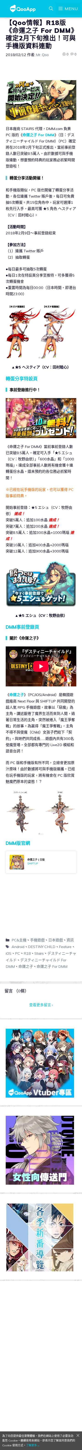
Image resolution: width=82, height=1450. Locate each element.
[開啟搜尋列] (51, 9)
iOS (8, 953)
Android (18, 946)
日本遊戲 (55, 940)
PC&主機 (19, 940)
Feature (65, 946)
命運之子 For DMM (38, 135)
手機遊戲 (37, 940)
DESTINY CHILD (41, 946)
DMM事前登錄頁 (22, 627)
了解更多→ (33, 1445)
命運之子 (16, 694)
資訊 (70, 940)
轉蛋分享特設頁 (22, 379)
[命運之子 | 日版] (41, 862)
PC (17, 953)
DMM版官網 (18, 843)
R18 (27, 953)
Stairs (39, 953)
